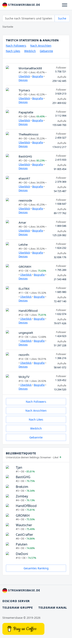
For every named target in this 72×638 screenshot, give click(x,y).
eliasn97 (24, 178)
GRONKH (25, 266)
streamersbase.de (23, 5)
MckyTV (24, 377)
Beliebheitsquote (21, 453)
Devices (23, 80)
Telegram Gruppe (17, 607)
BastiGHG (25, 156)
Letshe (23, 244)
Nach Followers (16, 45)
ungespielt (26, 333)
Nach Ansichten (40, 45)
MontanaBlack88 (30, 68)
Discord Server (16, 601)
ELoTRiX (24, 289)
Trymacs (24, 90)
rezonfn (24, 355)
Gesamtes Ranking (36, 568)
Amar (22, 222)
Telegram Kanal (52, 607)
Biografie (37, 76)
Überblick (24, 76)
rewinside (25, 200)
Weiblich (30, 51)
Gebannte (46, 51)
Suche (62, 18)
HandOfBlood (28, 311)
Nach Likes (13, 51)
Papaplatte (26, 112)
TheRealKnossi (28, 134)
